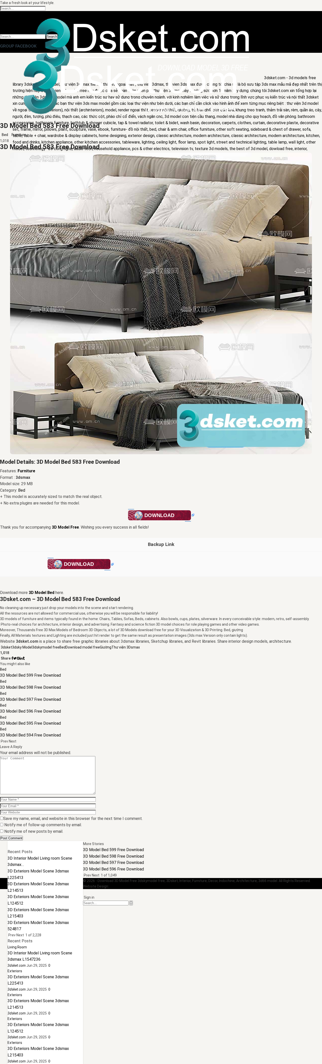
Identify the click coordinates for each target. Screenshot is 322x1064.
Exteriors (15, 971)
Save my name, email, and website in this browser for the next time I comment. (73, 818)
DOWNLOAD (159, 515)
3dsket (6, 647)
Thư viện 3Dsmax (125, 647)
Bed (5, 135)
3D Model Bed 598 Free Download (113, 856)
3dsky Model (22, 647)
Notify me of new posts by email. (33, 831)
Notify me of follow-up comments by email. (43, 824)
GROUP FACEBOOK (18, 46)
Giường (105, 647)
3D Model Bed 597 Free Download (113, 862)
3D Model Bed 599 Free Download (113, 849)
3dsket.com (119, 886)
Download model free (83, 647)
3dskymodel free (45, 647)
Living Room (17, 947)
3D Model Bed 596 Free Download (113, 869)
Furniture (19, 135)
